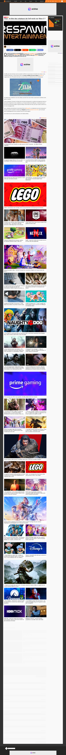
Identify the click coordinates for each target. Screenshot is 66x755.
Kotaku (36, 55)
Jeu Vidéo (15, 1)
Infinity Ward (16, 54)
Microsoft (28, 108)
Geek (25, 1)
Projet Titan (32, 54)
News (7, 17)
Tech (21, 1)
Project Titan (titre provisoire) (58, 20)
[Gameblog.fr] (7, 1)
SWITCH (53, 1)
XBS (50, 1)
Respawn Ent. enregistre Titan (30, 53)
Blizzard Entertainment (58, 24)
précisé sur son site (34, 109)
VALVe (41, 75)
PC (46, 1)
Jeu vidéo (5, 17)
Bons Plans (42, 1)
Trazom (9, 46)
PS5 (48, 1)
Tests (36, 1)
